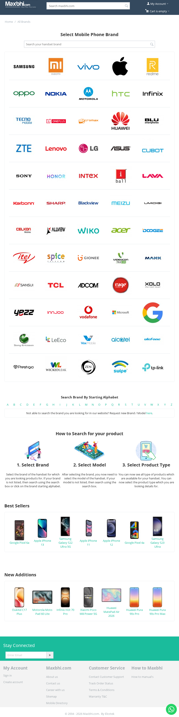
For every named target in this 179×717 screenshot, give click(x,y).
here (149, 413)
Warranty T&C (98, 696)
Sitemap (51, 696)
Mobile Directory (57, 703)
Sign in (7, 675)
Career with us (55, 690)
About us (52, 677)
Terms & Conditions (101, 690)
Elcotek (109, 714)
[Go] (49, 655)
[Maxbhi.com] (20, 4)
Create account (13, 682)
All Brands (23, 22)
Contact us (53, 683)
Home (9, 22)
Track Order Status (101, 683)
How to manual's (142, 677)
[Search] (126, 6)
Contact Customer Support (106, 677)
